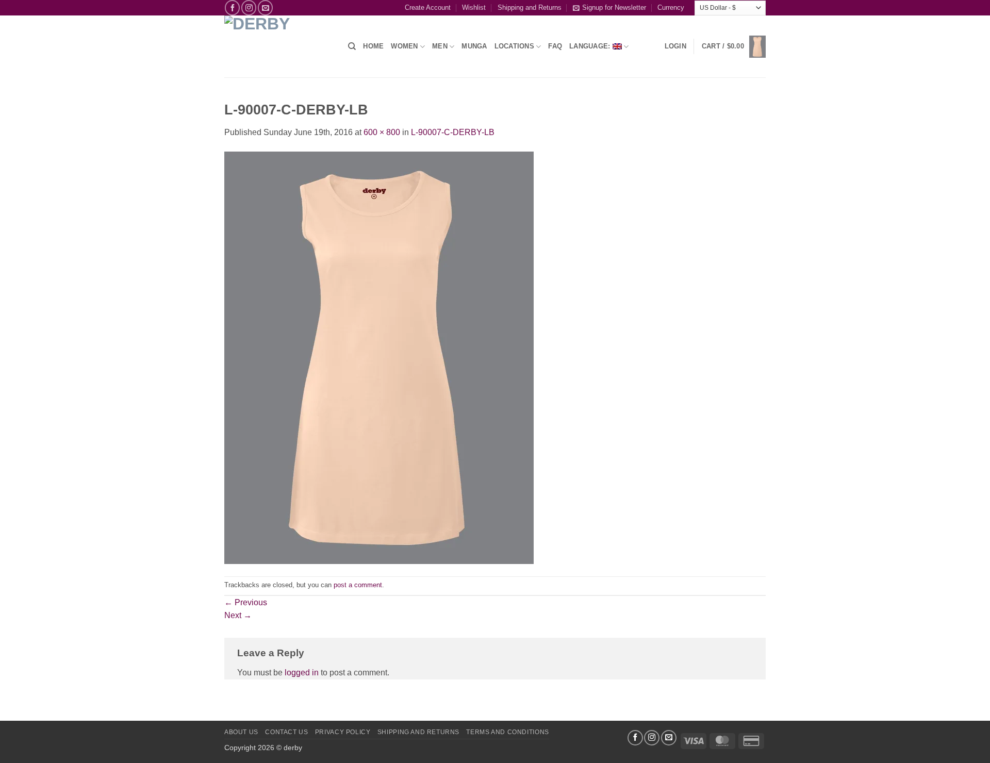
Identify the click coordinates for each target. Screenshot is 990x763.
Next (238, 615)
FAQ (555, 46)
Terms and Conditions (507, 732)
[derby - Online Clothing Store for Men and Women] (278, 46)
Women (404, 46)
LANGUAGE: (591, 46)
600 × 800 (382, 132)
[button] (675, 46)
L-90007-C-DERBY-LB (452, 132)
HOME (373, 46)
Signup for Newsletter (614, 7)
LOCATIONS (514, 46)
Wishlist (474, 7)
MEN (440, 46)
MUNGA (474, 46)
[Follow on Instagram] (248, 7)
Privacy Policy (343, 732)
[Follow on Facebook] (232, 7)
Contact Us (286, 732)
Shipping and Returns (530, 7)
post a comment (358, 585)
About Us (241, 732)
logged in (302, 672)
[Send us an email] (265, 7)
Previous (245, 602)
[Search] (352, 46)
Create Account (428, 7)
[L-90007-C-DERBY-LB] (379, 357)
